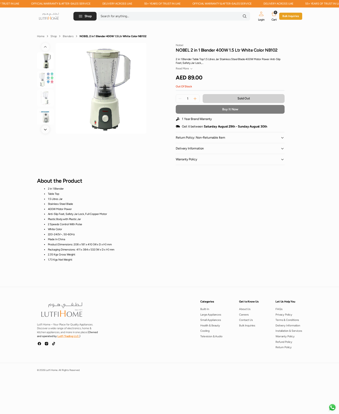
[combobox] (173, 16)
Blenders (68, 36)
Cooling (205, 331)
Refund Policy (283, 342)
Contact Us (246, 320)
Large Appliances (210, 314)
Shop (53, 36)
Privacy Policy (283, 314)
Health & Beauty (210, 325)
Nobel (179, 45)
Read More (182, 68)
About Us (245, 309)
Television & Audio (211, 336)
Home (41, 36)
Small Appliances (210, 320)
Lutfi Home (51, 370)
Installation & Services (288, 331)
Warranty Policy (285, 336)
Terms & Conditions (287, 320)
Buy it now (230, 109)
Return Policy (283, 347)
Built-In (204, 309)
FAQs (278, 309)
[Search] (244, 16)
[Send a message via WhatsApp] (332, 407)
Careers (244, 314)
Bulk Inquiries (290, 16)
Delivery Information (287, 325)
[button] (261, 16)
